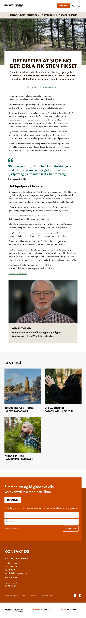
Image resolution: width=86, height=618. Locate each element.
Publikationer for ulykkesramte (23, 15)
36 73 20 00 (10, 586)
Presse (24, 596)
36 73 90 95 (10, 569)
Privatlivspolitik (11, 528)
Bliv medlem (63, 6)
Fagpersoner (47, 596)
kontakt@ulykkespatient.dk (15, 573)
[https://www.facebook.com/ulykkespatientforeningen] (75, 595)
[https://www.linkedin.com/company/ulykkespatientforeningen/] (80, 595)
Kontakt (34, 596)
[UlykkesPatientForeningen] (15, 6)
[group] (15, 610)
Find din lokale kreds (18, 273)
